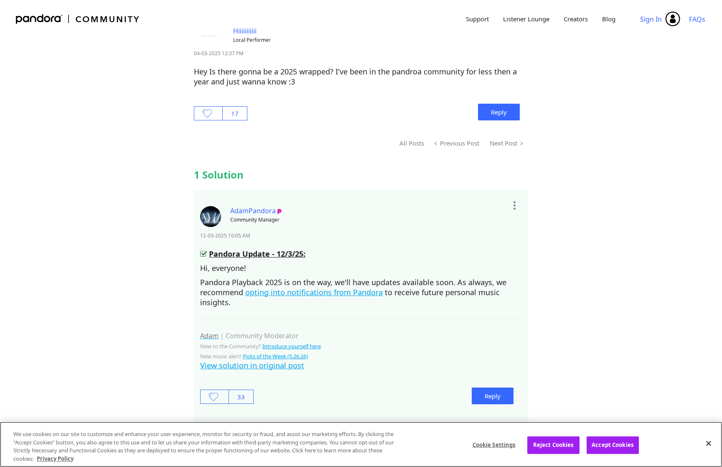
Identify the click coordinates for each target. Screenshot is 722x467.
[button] (514, 206)
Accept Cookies (612, 445)
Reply (499, 112)
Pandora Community (78, 19)
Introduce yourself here (291, 346)
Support (477, 19)
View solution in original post (252, 365)
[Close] (708, 443)
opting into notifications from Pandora (314, 292)
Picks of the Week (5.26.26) (275, 356)
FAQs (697, 19)
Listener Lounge (526, 19)
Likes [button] (208, 113)
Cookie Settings (494, 445)
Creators (576, 19)
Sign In (651, 19)
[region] (361, 444)
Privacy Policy (55, 458)
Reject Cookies (553, 445)
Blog (608, 19)
